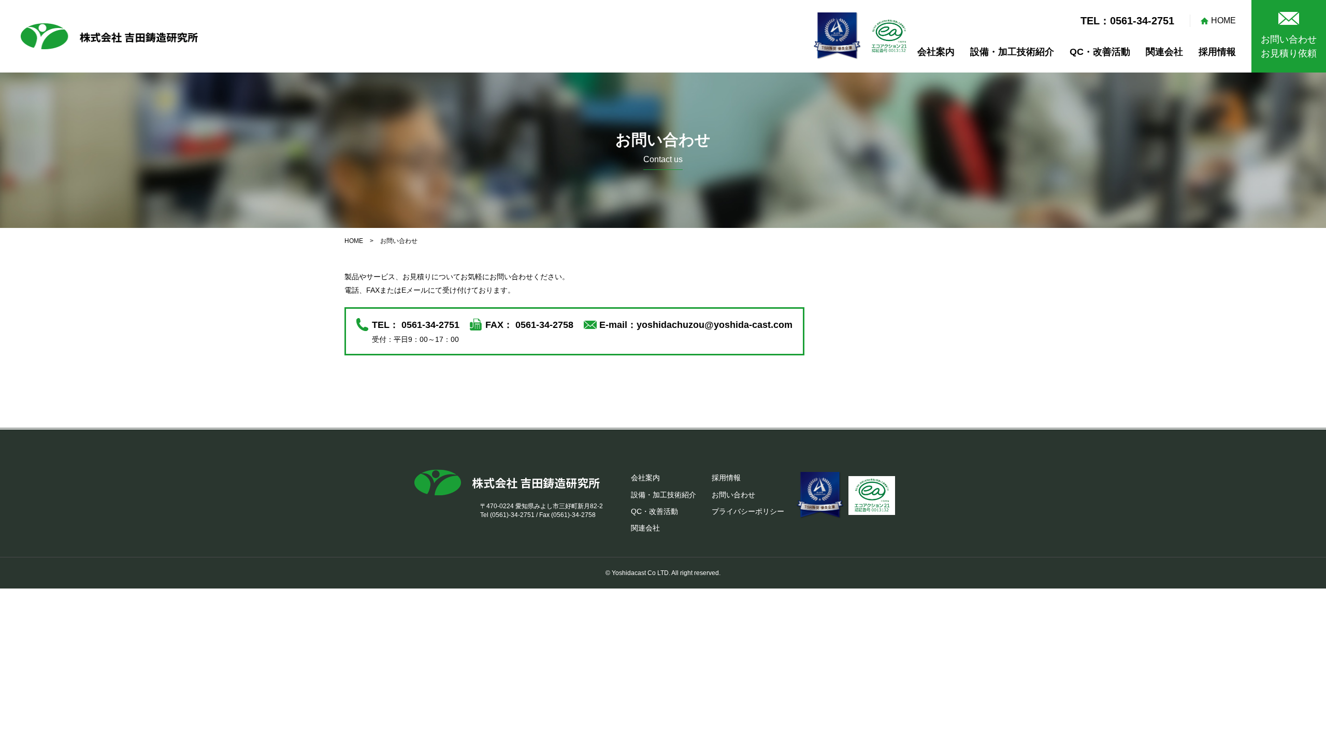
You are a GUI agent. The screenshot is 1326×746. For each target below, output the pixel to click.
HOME (1223, 20)
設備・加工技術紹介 (1012, 52)
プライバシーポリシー (748, 511)
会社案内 (936, 52)
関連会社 (1164, 52)
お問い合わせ (733, 495)
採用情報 (1217, 52)
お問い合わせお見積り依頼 (1289, 46)
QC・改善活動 (1100, 52)
